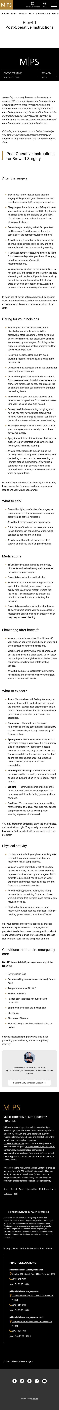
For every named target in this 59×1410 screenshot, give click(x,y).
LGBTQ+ (8, 1193)
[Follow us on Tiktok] (37, 1381)
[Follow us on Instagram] (29, 1381)
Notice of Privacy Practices (32, 1248)
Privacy (7, 1248)
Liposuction (43, 13)
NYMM (35, 1399)
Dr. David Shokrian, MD (14, 1143)
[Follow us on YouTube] (44, 1381)
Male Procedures (47, 1189)
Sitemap (49, 1248)
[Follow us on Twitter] (22, 1381)
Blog (16, 1193)
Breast (23, 13)
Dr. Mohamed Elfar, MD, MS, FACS (39, 1146)
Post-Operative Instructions (13, 74)
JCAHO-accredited (37, 1171)
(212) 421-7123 (19, 1279)
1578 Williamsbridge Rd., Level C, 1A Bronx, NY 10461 (32, 1298)
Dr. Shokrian (14, 1071)
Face (31, 13)
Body (14, 13)
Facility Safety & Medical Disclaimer (29, 1083)
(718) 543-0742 (19, 1305)
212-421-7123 (45, 5)
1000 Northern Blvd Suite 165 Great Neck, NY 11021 (32, 1323)
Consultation (33, 5)
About (5, 13)
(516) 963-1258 (19, 1331)
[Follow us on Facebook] (14, 1381)
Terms (15, 1248)
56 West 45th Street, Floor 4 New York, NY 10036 (33, 1274)
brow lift (8, 97)
